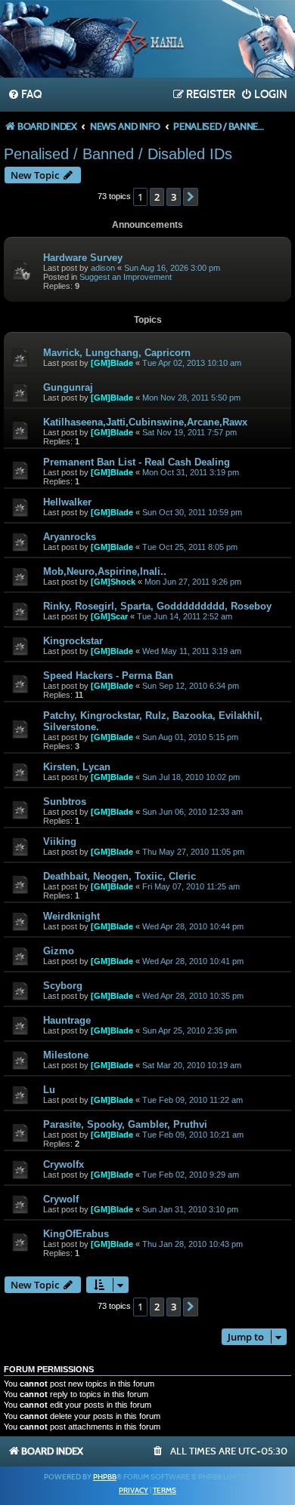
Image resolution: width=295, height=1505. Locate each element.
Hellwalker (67, 502)
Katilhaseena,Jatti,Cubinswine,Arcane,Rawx (145, 422)
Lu (49, 1089)
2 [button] (157, 197)
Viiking (59, 841)
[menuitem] (25, 95)
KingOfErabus (76, 1233)
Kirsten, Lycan (76, 766)
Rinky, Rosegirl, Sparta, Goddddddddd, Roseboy (157, 606)
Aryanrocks (69, 536)
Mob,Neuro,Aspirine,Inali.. (104, 571)
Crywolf (61, 1199)
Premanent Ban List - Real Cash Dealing (136, 462)
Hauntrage (67, 1020)
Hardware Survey (83, 257)
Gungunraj (68, 387)
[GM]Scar (109, 616)
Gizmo (58, 951)
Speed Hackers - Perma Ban (108, 675)
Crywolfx (63, 1164)
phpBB (104, 1477)
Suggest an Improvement (125, 276)
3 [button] (173, 197)
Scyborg (62, 985)
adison (103, 267)
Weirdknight (71, 916)
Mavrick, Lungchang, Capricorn (117, 352)
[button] (190, 197)
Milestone (65, 1055)
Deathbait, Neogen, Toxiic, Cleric (119, 876)
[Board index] (147, 41)
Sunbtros (64, 801)
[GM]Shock (113, 581)
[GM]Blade (112, 362)
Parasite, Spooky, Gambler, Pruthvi (125, 1124)
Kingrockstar (73, 641)
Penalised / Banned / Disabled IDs (118, 154)
